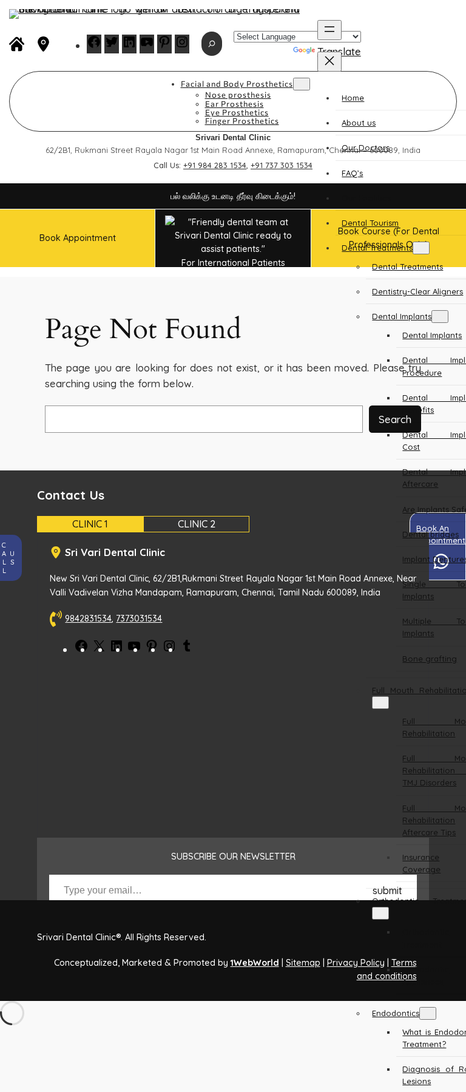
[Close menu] (329, 62)
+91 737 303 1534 (281, 165)
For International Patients (233, 262)
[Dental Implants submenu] (439, 316)
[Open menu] (329, 30)
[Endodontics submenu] (427, 1013)
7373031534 (139, 618)
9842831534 (88, 618)
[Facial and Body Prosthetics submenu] (301, 84)
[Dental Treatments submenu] (421, 248)
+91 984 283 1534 (214, 165)
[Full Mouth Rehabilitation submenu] (380, 702)
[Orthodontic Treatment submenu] (380, 913)
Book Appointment (77, 237)
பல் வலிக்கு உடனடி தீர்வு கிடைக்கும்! (233, 196)
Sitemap (303, 962)
